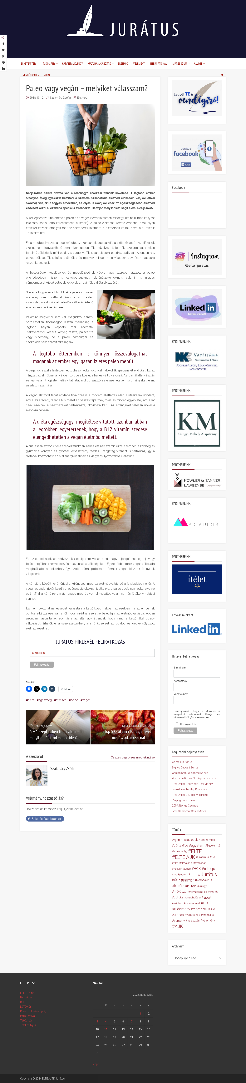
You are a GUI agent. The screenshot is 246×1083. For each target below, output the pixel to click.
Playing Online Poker (184, 800)
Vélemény (139, 63)
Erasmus (203, 857)
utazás (179, 915)
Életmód (123, 63)
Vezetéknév (181, 693)
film (176, 863)
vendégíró (208, 914)
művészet (180, 891)
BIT (22, 1002)
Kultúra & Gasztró (99, 63)
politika (178, 897)
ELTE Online (27, 992)
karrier (188, 880)
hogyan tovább (182, 868)
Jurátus (209, 874)
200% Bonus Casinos (185, 805)
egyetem (197, 845)
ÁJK (179, 926)
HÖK (197, 869)
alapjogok (191, 840)
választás (194, 920)
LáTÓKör (25, 1006)
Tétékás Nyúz (28, 1025)
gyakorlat (200, 862)
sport (207, 897)
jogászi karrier (188, 874)
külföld (191, 886)
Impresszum (179, 63)
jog (175, 874)
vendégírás (193, 915)
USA (212, 909)
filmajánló (186, 862)
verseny (179, 920)
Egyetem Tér (28, 63)
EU (213, 857)
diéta (31, 700)
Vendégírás (30, 75)
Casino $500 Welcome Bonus (190, 772)
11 (105, 1029)
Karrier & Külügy (72, 63)
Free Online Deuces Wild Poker (190, 794)
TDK (205, 903)
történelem (200, 909)
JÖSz (177, 880)
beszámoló (207, 840)
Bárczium (26, 997)
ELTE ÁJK (185, 857)
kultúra (179, 886)
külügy (203, 885)
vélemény (208, 920)
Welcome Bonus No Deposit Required (194, 778)
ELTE (196, 851)
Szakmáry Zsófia (60, 97)
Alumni (198, 63)
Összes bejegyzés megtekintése (133, 757)
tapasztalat (192, 903)
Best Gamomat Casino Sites (189, 811)
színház (178, 903)
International (158, 63)
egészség (45, 700)
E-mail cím (180, 667)
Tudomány (49, 63)
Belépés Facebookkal (46, 819)
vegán (86, 700)
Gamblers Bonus (182, 761)
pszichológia (193, 897)
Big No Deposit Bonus (185, 767)
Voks (47, 75)
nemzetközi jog (198, 891)
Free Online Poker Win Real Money (192, 783)
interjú (209, 868)
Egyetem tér (214, 845)
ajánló (178, 840)
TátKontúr (26, 1020)
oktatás (213, 891)
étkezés (61, 700)
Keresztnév (180, 680)
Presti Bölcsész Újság (33, 1011)
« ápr (96, 1064)
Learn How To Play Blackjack (189, 789)
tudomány (182, 909)
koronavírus (204, 880)
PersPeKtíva (27, 1015)
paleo (74, 700)
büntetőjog (181, 845)
